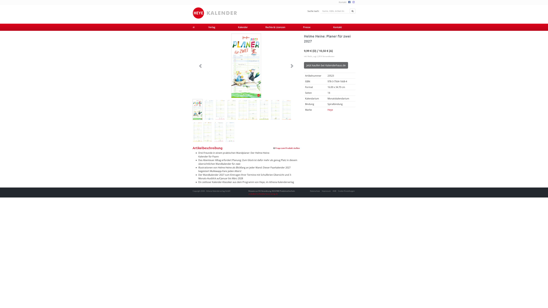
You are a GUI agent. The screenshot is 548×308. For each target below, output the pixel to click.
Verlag (211, 27)
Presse (306, 27)
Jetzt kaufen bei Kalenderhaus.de (326, 65)
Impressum (326, 191)
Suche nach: (313, 11)
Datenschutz (315, 191)
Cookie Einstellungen (346, 191)
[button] (201, 66)
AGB (334, 191)
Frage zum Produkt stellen (287, 148)
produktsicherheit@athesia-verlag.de (263, 194)
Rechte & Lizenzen (275, 27)
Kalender (243, 27)
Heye (330, 109)
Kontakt (342, 2)
